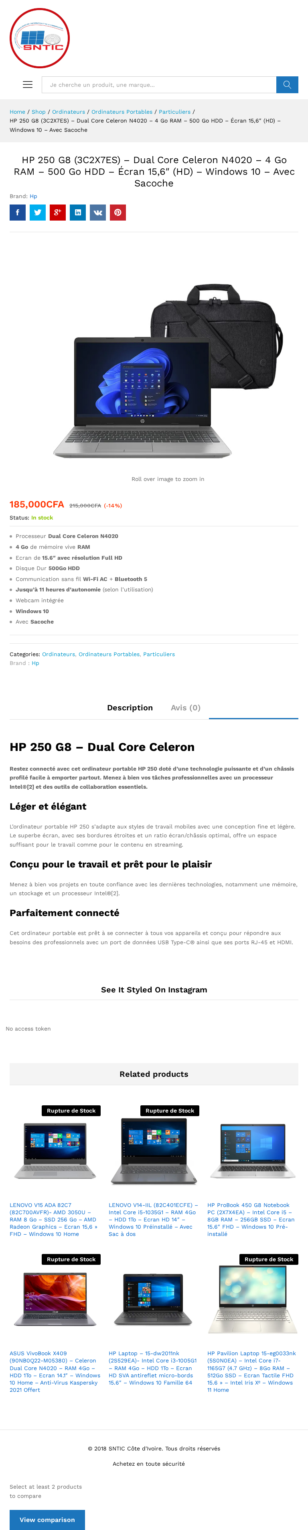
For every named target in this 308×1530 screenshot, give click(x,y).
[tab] (130, 711)
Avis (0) (186, 708)
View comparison (47, 1520)
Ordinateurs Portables (109, 654)
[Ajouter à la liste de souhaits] (72, 1192)
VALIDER (287, 84)
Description (130, 708)
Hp (33, 196)
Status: (19, 517)
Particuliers (159, 654)
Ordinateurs (58, 654)
